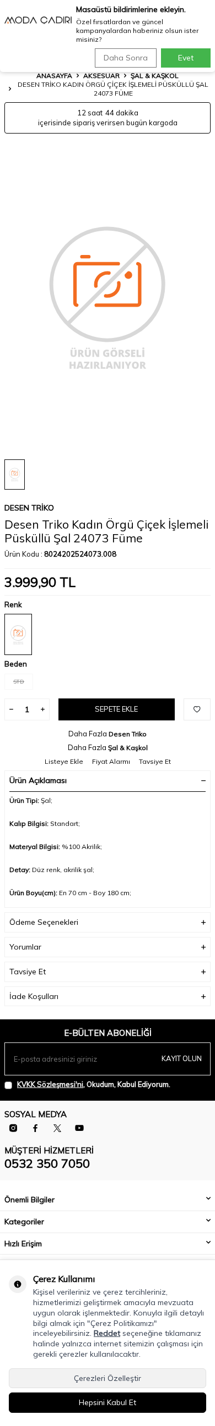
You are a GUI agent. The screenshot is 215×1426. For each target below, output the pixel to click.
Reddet (107, 1333)
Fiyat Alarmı (111, 761)
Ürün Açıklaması (38, 780)
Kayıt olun (182, 1058)
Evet (186, 58)
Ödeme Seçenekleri (43, 922)
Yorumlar (25, 947)
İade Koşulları (33, 996)
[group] (107, 296)
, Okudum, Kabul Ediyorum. (93, 1084)
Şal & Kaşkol (155, 75)
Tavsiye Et (155, 761)
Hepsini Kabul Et (107, 1402)
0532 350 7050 (47, 1163)
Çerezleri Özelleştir (107, 1378)
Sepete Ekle (116, 708)
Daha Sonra (126, 58)
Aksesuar (101, 75)
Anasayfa (54, 75)
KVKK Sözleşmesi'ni (50, 1084)
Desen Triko (29, 508)
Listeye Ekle (64, 761)
